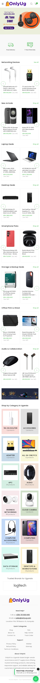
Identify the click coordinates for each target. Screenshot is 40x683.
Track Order (29, 635)
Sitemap (29, 646)
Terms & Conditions (11, 649)
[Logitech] (20, 585)
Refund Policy (11, 646)
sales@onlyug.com (23, 618)
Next (36, 83)
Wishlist (28, 644)
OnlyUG (15, 679)
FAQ (28, 630)
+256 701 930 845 (23, 615)
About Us (11, 633)
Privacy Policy (11, 644)
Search (31, 4)
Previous (3, 83)
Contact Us (11, 635)
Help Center (29, 633)
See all (36, 62)
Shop (11, 630)
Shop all (35, 103)
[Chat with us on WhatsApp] (36, 679)
